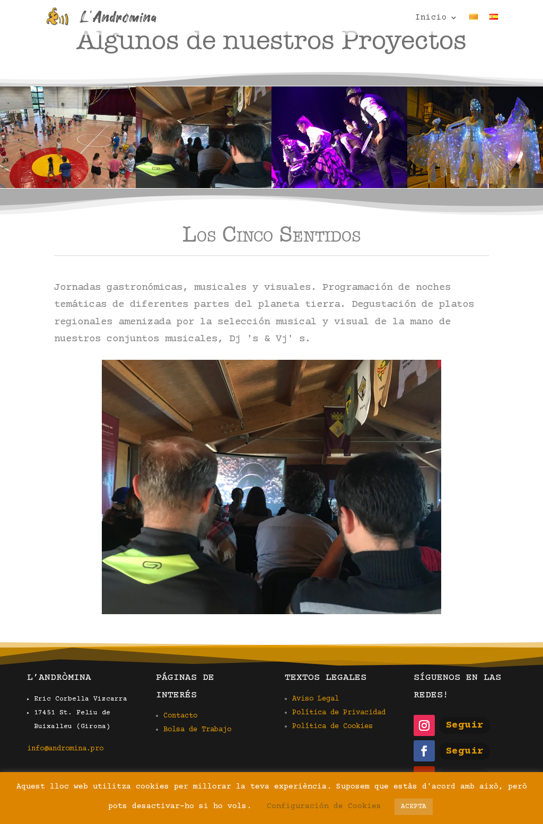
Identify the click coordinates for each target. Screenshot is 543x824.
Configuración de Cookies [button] (324, 806)
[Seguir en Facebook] (424, 750)
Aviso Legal (315, 699)
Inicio (431, 18)
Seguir (464, 725)
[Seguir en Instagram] (424, 725)
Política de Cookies (332, 726)
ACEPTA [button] (413, 806)
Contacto (180, 716)
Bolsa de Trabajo (197, 729)
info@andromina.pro (65, 749)
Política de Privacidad (339, 712)
